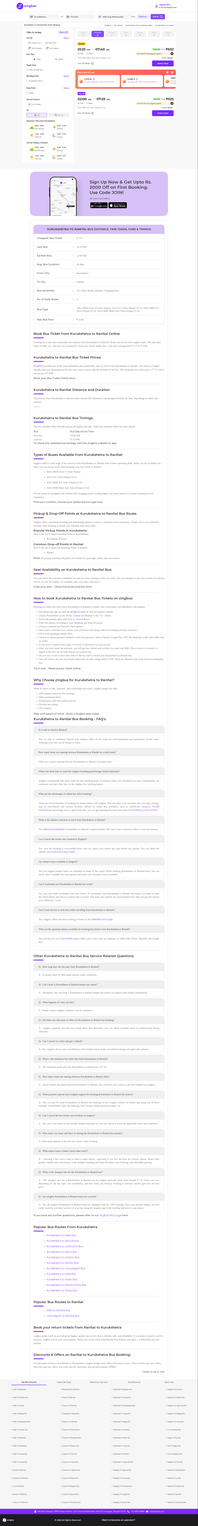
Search (155, 17)
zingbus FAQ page (110, 1215)
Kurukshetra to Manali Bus (63, 1241)
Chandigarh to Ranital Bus (63, 1316)
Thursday (112, 34)
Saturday (140, 34)
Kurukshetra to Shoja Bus (62, 1291)
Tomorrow (142, 17)
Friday (126, 34)
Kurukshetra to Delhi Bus (61, 1235)
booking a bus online (144, 810)
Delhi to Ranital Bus (58, 1310)
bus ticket (66, 939)
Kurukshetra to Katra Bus (62, 1252)
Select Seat (162, 63)
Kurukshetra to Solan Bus (62, 1280)
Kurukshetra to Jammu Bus (63, 1257)
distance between (54, 829)
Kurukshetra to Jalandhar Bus (65, 1246)
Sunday (154, 34)
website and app (102, 919)
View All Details (84, 63)
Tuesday (83, 34)
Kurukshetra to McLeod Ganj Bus (66, 1285)
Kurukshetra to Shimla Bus (62, 1263)
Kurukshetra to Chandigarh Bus (66, 1268)
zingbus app (78, 612)
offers (112, 1367)
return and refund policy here (57, 852)
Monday (168, 34)
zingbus (38, 366)
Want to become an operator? (118, 1520)
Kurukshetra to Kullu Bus (61, 1274)
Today (133, 17)
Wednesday (97, 34)
